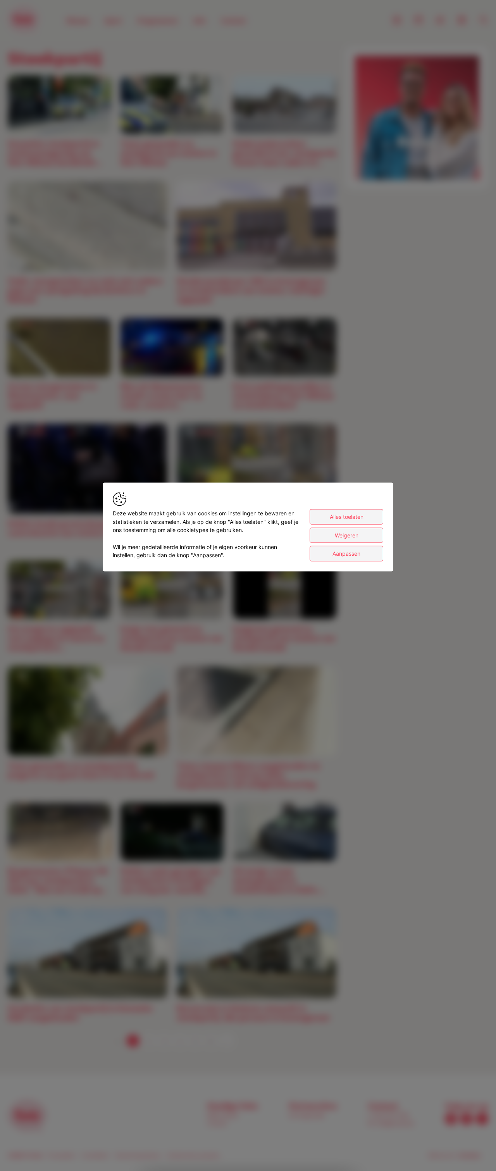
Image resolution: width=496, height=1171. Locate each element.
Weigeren (346, 535)
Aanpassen (346, 553)
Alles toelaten (346, 516)
